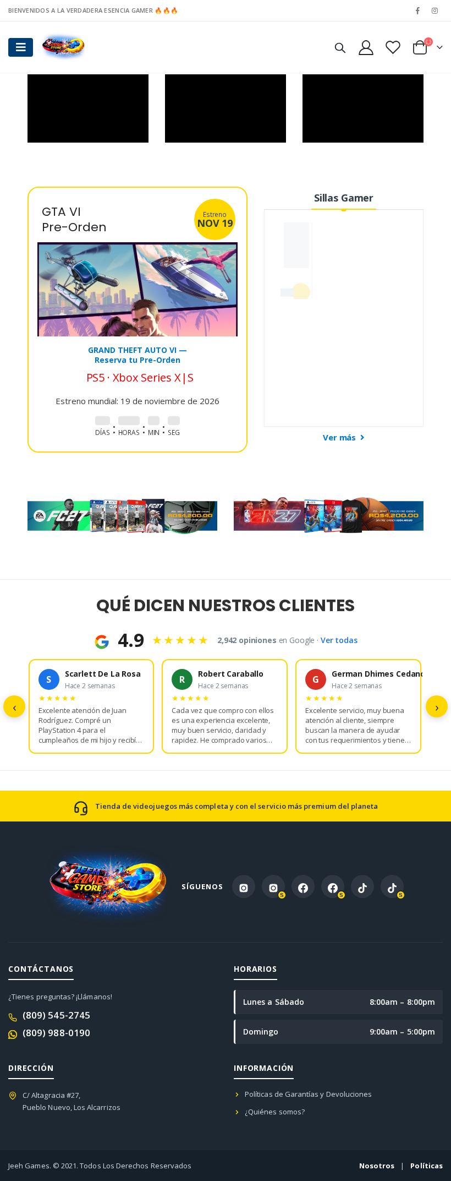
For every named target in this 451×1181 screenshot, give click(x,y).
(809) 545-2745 (56, 1015)
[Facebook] (418, 10)
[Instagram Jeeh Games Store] (243, 886)
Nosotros (377, 1166)
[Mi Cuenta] (366, 47)
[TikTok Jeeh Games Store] (362, 886)
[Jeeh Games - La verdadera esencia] (63, 47)
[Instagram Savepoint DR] (273, 886)
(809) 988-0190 (56, 1032)
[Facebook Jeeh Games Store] (303, 886)
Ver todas (339, 640)
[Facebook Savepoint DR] (332, 886)
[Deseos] (393, 47)
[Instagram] (435, 10)
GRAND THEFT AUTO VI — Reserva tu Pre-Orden (137, 355)
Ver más (340, 437)
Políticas (426, 1166)
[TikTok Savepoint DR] (392, 886)
